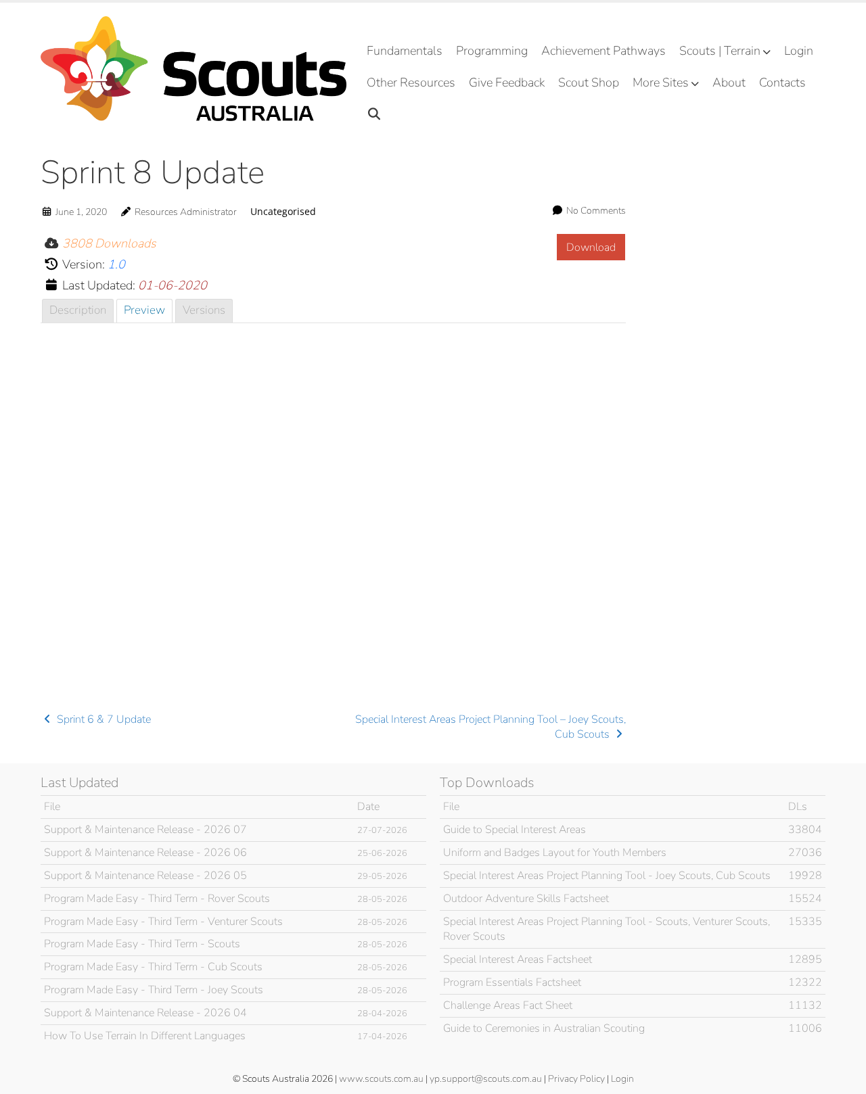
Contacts (782, 82)
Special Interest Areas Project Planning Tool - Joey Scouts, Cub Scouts (607, 875)
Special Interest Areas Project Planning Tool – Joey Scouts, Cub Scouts (490, 727)
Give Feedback (507, 82)
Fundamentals (404, 51)
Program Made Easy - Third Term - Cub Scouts (153, 966)
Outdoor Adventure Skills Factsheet (526, 898)
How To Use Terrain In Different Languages (145, 1035)
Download (591, 247)
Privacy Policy (576, 1078)
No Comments (596, 210)
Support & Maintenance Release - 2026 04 (145, 1012)
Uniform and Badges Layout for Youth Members (554, 852)
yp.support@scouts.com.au (486, 1078)
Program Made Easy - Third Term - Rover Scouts (157, 898)
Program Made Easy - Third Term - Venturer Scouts (163, 921)
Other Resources (411, 82)
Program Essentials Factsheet (512, 982)
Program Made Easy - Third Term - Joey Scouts (153, 989)
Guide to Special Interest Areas (514, 829)
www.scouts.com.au (381, 1078)
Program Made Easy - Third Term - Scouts (142, 943)
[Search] (374, 114)
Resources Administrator (186, 212)
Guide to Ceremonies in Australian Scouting (544, 1028)
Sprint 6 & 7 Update (102, 719)
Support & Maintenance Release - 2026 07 (145, 829)
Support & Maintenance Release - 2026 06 (145, 852)
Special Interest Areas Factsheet (517, 959)
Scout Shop (588, 82)
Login (798, 51)
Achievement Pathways (603, 51)
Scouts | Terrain (719, 51)
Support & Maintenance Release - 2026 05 (145, 875)
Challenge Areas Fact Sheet (507, 1005)
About (729, 82)
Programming (492, 51)
